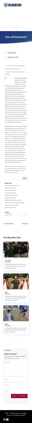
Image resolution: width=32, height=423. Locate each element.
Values (6, 188)
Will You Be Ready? (10, 200)
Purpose (7, 193)
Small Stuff (8, 195)
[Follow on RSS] (7, 419)
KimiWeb (22, 415)
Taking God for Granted (11, 202)
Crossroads (8, 205)
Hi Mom (7, 197)
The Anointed (8, 185)
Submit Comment (19, 396)
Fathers (7, 207)
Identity (7, 190)
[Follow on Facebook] (4, 419)
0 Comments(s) (12, 52)
